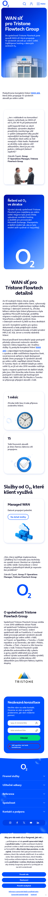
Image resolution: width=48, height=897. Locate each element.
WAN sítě (35, 93)
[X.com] (24, 822)
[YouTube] (31, 822)
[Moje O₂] (31, 3)
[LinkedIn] (37, 822)
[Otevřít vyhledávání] (24, 3)
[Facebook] (17, 822)
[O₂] (6, 4)
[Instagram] (10, 822)
